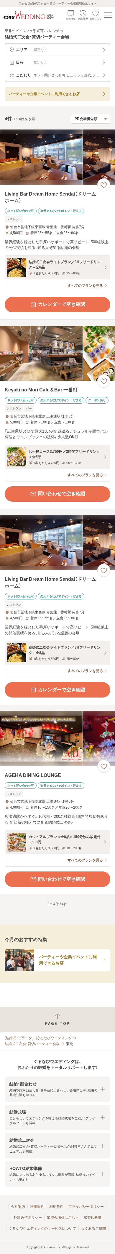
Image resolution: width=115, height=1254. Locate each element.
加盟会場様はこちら (63, 1217)
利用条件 (56, 1207)
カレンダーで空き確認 (61, 304)
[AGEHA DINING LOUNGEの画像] (57, 738)
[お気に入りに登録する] (103, 184)
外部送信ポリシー (28, 1217)
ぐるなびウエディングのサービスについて (42, 1228)
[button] (57, 1089)
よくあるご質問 (93, 1228)
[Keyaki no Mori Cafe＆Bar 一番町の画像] (57, 353)
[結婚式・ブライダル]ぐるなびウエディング (38, 1038)
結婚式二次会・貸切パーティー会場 (32, 1044)
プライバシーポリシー (86, 1207)
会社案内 (18, 1207)
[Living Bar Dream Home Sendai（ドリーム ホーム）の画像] (57, 157)
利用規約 (37, 1207)
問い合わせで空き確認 (61, 493)
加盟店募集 (92, 1217)
